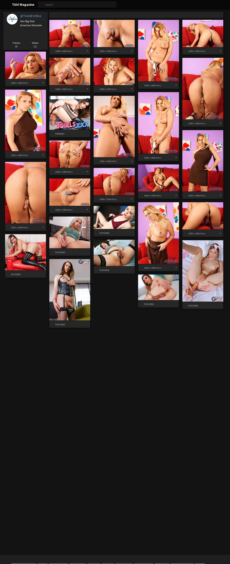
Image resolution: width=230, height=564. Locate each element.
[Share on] (84, 51)
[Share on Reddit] (34, 34)
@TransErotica (30, 16)
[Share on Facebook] (15, 34)
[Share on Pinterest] (7, 34)
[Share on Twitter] (24, 34)
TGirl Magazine (23, 4)
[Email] (43, 34)
